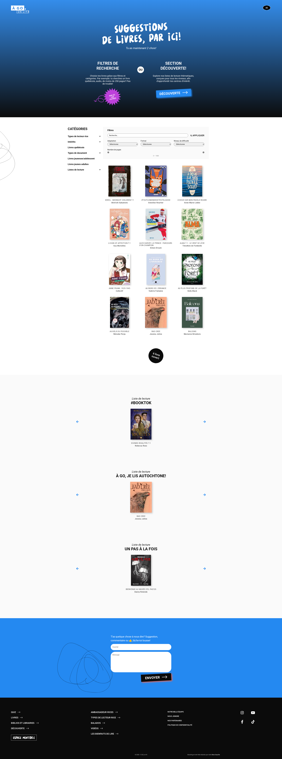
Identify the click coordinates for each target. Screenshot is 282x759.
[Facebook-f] (242, 722)
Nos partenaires (175, 721)
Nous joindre (173, 716)
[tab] (84, 136)
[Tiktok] (253, 722)
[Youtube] (253, 712)
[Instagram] (242, 712)
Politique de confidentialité (180, 725)
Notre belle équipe (176, 712)
